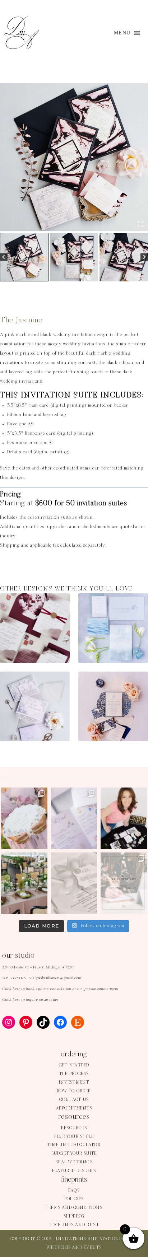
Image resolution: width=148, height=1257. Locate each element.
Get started (74, 1065)
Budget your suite (74, 1153)
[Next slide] (144, 257)
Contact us (74, 1100)
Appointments (74, 1108)
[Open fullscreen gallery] (141, 224)
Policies (74, 1199)
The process (74, 1074)
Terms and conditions (74, 1208)
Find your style (74, 1137)
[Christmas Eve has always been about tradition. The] (74, 883)
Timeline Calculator (74, 1145)
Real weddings (74, 1162)
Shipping (74, 1216)
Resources (74, 1128)
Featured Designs (74, 1171)
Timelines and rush (74, 1225)
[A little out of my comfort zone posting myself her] (124, 818)
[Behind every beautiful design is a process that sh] (124, 883)
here (16, 989)
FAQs (74, 1190)
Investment (74, 1082)
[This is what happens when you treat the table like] (24, 883)
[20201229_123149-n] (74, 157)
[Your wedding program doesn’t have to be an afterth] (24, 818)
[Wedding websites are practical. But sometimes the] (74, 818)
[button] (24, 257)
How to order (74, 1091)
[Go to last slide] (4, 257)
